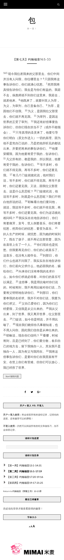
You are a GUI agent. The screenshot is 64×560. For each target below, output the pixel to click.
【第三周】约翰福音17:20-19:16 (25, 476)
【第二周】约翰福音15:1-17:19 (24, 471)
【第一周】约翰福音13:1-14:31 (24, 465)
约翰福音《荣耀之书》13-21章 (27, 491)
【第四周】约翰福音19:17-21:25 (25, 482)
